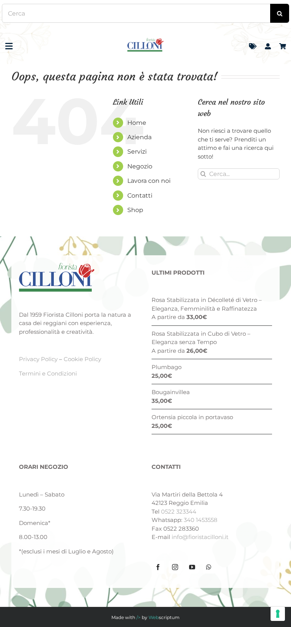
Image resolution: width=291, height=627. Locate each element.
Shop (135, 210)
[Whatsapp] (209, 567)
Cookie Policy (82, 359)
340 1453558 (200, 519)
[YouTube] (192, 567)
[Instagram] (175, 567)
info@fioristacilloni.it (200, 537)
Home (136, 122)
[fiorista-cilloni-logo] (145, 40)
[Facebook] (158, 567)
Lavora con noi (149, 180)
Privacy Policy (38, 359)
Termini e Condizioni (48, 373)
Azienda (139, 137)
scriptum (164, 617)
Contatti (139, 195)
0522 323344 (178, 511)
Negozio (139, 166)
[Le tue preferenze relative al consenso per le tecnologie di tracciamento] (278, 614)
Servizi (137, 151)
